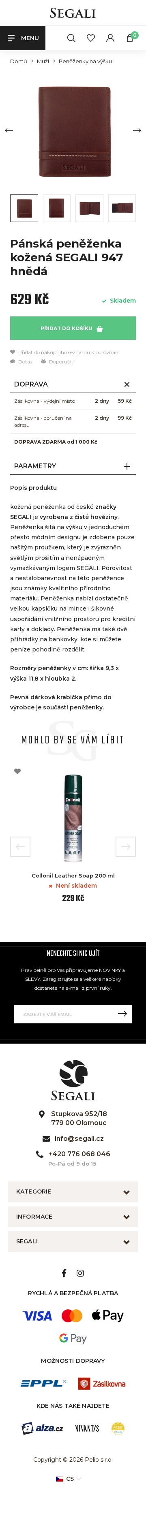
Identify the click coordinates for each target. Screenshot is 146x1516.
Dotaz (25, 361)
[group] (73, 130)
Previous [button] (20, 847)
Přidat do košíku (67, 328)
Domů (18, 61)
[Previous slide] (9, 130)
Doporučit (60, 361)
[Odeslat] (122, 1014)
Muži (43, 61)
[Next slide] (137, 130)
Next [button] (126, 847)
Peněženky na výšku (85, 61)
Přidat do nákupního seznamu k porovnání (68, 352)
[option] (73, 837)
